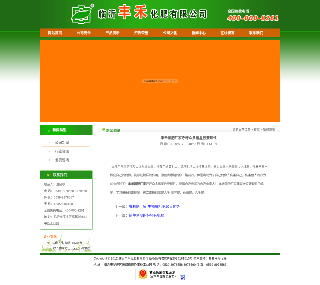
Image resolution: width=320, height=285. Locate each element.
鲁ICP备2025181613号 (177, 258)
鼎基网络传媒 (217, 258)
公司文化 (170, 33)
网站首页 (55, 33)
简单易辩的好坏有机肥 (146, 215)
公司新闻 (62, 142)
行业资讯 (62, 151)
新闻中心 (199, 33)
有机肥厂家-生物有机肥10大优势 (154, 206)
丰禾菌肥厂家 (137, 184)
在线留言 (227, 33)
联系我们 (256, 33)
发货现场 (62, 160)
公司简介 (84, 33)
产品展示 (113, 33)
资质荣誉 (141, 33)
